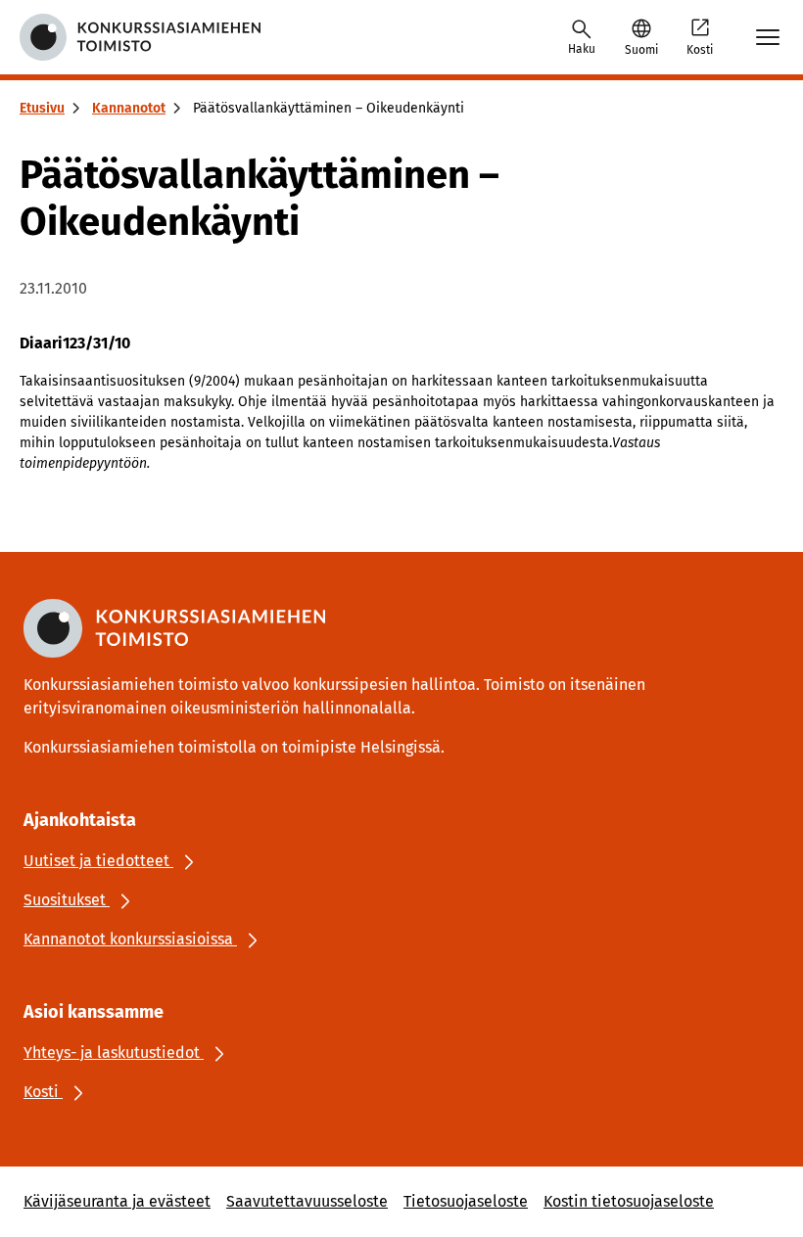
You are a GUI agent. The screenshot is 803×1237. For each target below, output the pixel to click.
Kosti (699, 50)
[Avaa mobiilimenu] (767, 37)
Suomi (641, 50)
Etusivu (42, 108)
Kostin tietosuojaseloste (628, 1201)
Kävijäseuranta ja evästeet (117, 1201)
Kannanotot (128, 108)
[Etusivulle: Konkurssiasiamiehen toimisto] (140, 37)
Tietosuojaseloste (465, 1201)
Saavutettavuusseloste (307, 1201)
